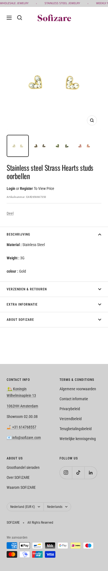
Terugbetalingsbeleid (76, 429)
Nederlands (54, 507)
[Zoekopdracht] (19, 17)
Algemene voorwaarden (78, 389)
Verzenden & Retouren (27, 289)
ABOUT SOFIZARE (20, 320)
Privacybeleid (70, 409)
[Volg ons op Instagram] (66, 472)
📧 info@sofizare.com (24, 437)
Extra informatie (22, 304)
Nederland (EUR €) (22, 507)
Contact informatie (74, 399)
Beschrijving (18, 234)
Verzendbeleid (71, 419)
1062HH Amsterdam (22, 406)
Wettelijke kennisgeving (78, 438)
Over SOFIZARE (18, 477)
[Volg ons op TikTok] (78, 472)
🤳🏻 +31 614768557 (21, 427)
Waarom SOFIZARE (21, 487)
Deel (10, 213)
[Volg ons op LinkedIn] (90, 472)
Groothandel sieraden (23, 467)
